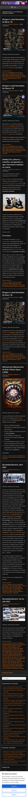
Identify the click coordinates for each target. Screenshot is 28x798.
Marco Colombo (16, 249)
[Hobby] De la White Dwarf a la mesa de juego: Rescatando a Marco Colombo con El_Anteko (14, 705)
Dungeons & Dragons (7, 645)
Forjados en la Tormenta (12, 650)
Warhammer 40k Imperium (10, 667)
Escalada (12, 585)
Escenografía (20, 648)
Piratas (16, 658)
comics (19, 644)
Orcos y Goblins (16, 588)
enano (18, 647)
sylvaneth (19, 661)
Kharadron (11, 654)
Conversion (19, 282)
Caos (16, 644)
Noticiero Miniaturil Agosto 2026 (14, 687)
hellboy (11, 653)
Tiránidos (15, 590)
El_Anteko (17, 169)
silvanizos (10, 660)
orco (18, 657)
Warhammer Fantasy (13, 286)
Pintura (4, 590)
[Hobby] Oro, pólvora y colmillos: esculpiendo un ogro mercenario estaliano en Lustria (12, 163)
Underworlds (13, 662)
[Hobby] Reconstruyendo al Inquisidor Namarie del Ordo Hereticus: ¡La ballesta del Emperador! (14, 690)
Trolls (9, 662)
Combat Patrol (20, 584)
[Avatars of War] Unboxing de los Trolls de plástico (14, 761)
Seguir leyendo (7, 71)
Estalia (10, 283)
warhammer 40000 (14, 665)
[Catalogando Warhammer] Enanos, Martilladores (14, 754)
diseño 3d (8, 74)
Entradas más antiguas (7, 672)
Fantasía (4, 650)
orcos (21, 657)
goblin (16, 585)
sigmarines (4, 660)
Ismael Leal (5, 736)
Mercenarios (5, 285)
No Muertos (8, 657)
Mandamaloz (19, 654)
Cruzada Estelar (5, 585)
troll (6, 662)
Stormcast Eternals (11, 661)
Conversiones (5, 283)
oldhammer (15, 285)
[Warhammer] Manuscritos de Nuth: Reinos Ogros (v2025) (13, 369)
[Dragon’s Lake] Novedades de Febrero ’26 (13, 87)
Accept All (14, 786)
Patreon (4, 77)
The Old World (5, 286)
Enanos (10, 648)
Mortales (14, 655)
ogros (24, 75)
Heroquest (15, 653)
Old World (10, 285)
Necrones (4, 588)
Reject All (14, 794)
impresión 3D (20, 74)
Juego (9, 455)
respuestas (22, 286)
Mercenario (18, 283)
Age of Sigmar (20, 643)
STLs (14, 77)
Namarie (16, 24)
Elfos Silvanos (13, 647)
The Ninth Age (19, 77)
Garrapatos (20, 650)
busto (13, 644)
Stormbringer (18, 660)
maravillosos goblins (17, 587)
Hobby (9, 282)
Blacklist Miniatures (6, 644)
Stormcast (4, 661)
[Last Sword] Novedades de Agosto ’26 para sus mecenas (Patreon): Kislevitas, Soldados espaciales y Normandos (14, 733)
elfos (9, 647)
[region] (14, 784)
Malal (15, 654)
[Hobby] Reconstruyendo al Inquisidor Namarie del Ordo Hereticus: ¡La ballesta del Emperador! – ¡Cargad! (14, 701)
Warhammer (14, 78)
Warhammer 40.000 (12, 591)
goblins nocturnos (13, 651)
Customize (14, 790)
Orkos (21, 588)
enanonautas (5, 648)
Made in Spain (5, 75)
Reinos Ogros (9, 77)
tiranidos (19, 590)
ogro (21, 75)
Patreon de (11, 126)
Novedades (11, 75)
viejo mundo (8, 78)
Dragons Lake (14, 74)
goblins (19, 585)
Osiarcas (9, 658)
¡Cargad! (5, 770)
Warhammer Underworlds (12, 668)
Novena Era (17, 75)
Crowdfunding (11, 72)
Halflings (7, 653)
